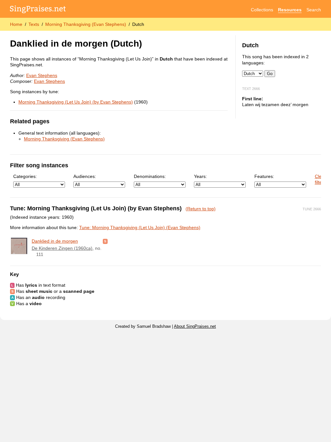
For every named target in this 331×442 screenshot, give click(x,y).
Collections (262, 9)
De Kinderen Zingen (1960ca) (62, 248)
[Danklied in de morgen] (19, 246)
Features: (264, 176)
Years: (200, 176)
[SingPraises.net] (38, 9)
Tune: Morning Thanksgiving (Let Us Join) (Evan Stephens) (139, 227)
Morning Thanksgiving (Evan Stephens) (85, 24)
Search (313, 9)
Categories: (25, 176)
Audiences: (84, 176)
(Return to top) (201, 208)
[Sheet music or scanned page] (105, 241)
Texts (33, 24)
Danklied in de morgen (55, 241)
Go (269, 73)
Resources (290, 9)
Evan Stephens (41, 75)
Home (16, 24)
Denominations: (150, 176)
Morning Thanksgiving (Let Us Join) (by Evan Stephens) (75, 102)
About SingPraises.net (195, 326)
